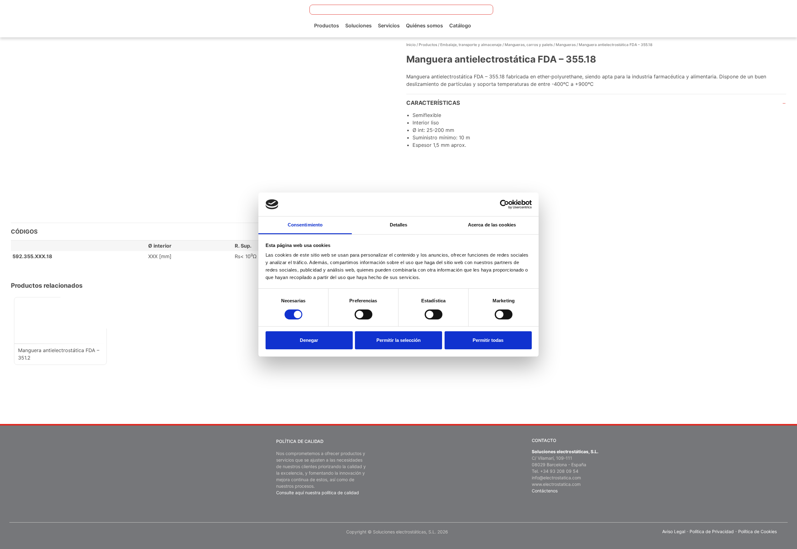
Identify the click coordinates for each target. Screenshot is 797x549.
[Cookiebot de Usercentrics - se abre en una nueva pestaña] (504, 204)
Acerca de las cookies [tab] (492, 224)
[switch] (363, 314)
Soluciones (358, 25)
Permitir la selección (398, 340)
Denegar (309, 340)
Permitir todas (488, 340)
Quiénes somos (424, 25)
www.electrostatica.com (556, 484)
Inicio (411, 44)
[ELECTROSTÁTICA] (53, 18)
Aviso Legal (673, 531)
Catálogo (460, 25)
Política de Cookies (757, 531)
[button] (484, 10)
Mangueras (566, 44)
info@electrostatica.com (556, 477)
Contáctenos (545, 490)
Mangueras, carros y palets (529, 44)
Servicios (389, 25)
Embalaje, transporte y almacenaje (471, 44)
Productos (326, 25)
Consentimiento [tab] (305, 224)
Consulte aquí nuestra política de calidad (317, 492)
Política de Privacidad (712, 531)
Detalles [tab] (399, 224)
